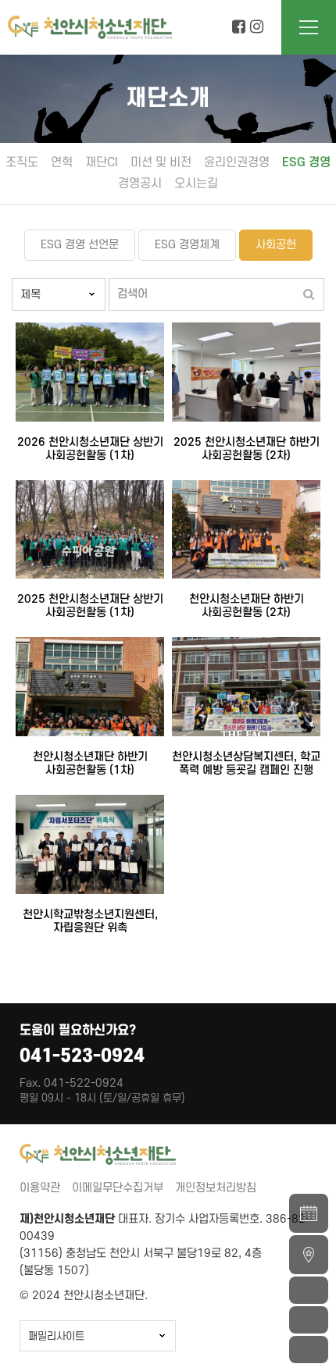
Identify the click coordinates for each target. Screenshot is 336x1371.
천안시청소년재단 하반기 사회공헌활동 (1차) (90, 763)
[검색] (308, 294)
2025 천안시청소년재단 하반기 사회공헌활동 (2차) (246, 449)
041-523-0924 (82, 1056)
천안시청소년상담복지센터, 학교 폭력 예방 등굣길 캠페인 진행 (246, 763)
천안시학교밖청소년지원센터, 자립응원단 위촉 (90, 921)
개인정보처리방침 (215, 1188)
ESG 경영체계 (187, 244)
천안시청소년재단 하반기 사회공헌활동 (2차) (246, 606)
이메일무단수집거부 (117, 1188)
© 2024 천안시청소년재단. (84, 1295)
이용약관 (40, 1188)
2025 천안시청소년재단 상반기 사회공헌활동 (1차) (90, 606)
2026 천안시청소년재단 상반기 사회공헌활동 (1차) (90, 449)
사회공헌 (276, 244)
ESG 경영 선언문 (80, 244)
